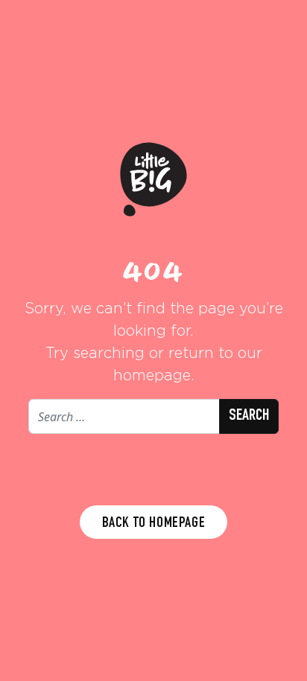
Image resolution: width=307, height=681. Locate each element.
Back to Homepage (154, 524)
